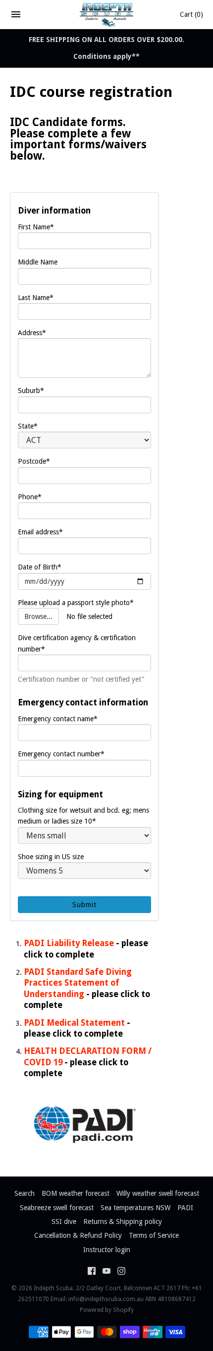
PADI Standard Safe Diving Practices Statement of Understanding (78, 983)
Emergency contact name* (58, 719)
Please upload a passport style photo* (76, 603)
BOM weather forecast (75, 1193)
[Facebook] (92, 1272)
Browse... (38, 616)
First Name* (36, 227)
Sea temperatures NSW (135, 1208)
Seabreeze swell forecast (57, 1208)
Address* (32, 333)
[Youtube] (106, 1272)
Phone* (30, 497)
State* (28, 426)
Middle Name (37, 262)
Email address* (40, 532)
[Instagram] (121, 1272)
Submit (84, 905)
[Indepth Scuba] (107, 14)
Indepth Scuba (53, 1288)
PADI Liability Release (69, 943)
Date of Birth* (39, 567)
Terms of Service (154, 1235)
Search (24, 1193)
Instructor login (106, 1250)
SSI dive (64, 1221)
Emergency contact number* (61, 754)
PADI (185, 1208)
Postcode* (34, 461)
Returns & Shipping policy (122, 1221)
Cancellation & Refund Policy (78, 1235)
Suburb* (31, 390)
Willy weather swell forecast (157, 1193)
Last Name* (35, 298)
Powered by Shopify (107, 1310)
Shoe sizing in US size (51, 857)
